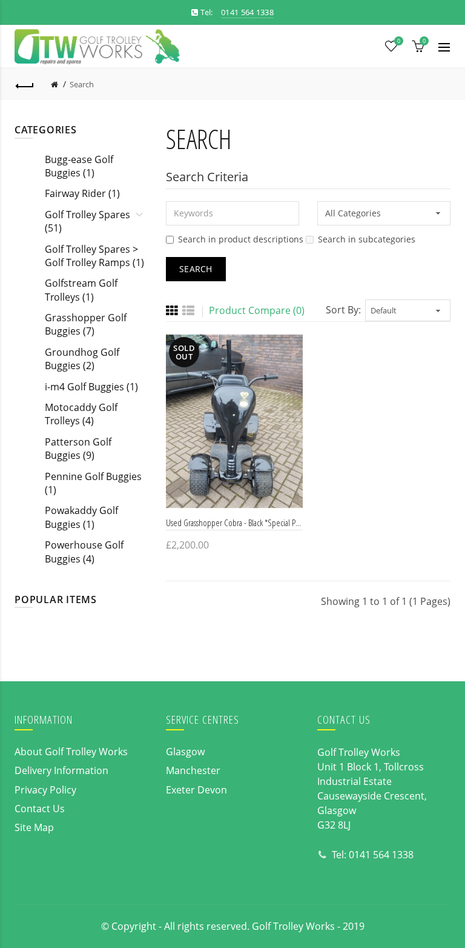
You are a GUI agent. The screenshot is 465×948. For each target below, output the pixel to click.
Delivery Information (61, 770)
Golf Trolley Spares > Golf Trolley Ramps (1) (94, 255)
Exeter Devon (196, 789)
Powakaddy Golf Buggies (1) (81, 517)
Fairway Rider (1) (82, 193)
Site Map (34, 827)
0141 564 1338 (381, 854)
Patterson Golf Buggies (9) (78, 448)
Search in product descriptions (240, 239)
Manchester (193, 770)
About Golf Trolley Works (71, 751)
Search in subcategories (366, 239)
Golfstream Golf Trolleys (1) (81, 289)
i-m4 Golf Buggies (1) (91, 386)
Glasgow (185, 751)
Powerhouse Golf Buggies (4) (84, 551)
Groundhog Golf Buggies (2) (82, 358)
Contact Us (40, 808)
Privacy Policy (45, 789)
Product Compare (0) (257, 310)
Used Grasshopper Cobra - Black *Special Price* (234, 522)
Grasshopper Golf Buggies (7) (86, 324)
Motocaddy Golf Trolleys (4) (81, 414)
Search (82, 84)
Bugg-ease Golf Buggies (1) (79, 166)
